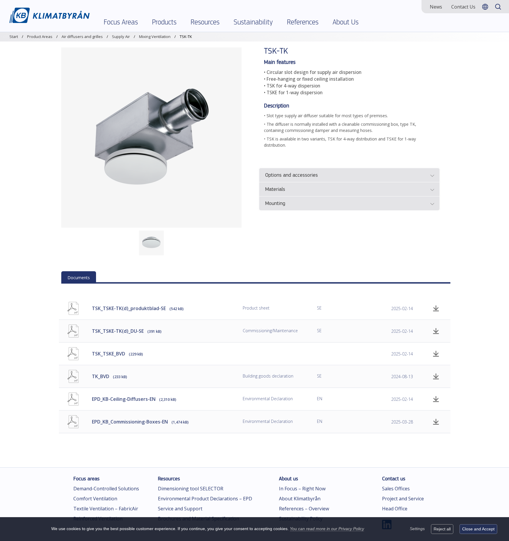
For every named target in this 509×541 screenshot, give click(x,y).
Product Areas (39, 37)
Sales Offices (396, 488)
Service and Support (180, 508)
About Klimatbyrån (299, 498)
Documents (78, 277)
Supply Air (121, 37)
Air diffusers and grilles (82, 37)
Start (13, 37)
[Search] (498, 6)
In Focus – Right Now (302, 488)
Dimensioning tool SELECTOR (190, 488)
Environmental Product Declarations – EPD (205, 498)
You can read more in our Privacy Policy (327, 528)
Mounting (275, 203)
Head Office (394, 508)
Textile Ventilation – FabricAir (105, 508)
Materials (275, 189)
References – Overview (304, 508)
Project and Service (403, 498)
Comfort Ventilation (95, 498)
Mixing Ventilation (155, 37)
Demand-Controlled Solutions (106, 488)
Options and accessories (291, 175)
